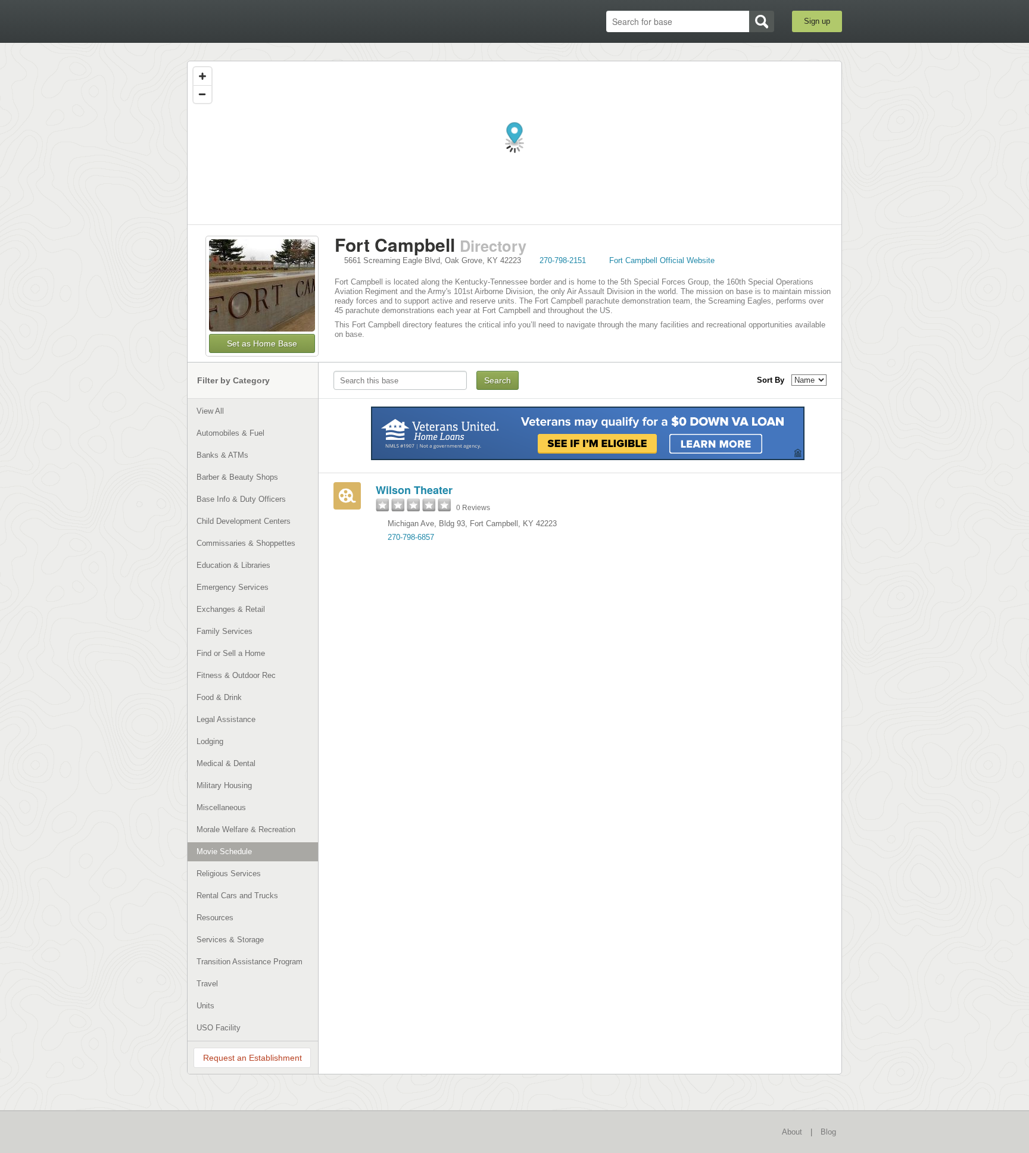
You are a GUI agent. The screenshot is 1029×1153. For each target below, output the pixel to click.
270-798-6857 (411, 537)
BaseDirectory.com (274, 21)
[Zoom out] (202, 94)
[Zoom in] (202, 76)
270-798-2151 (563, 260)
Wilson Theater (414, 490)
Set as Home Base (262, 343)
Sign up (817, 21)
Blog (828, 1131)
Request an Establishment (252, 1058)
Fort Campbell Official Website (662, 260)
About (792, 1131)
